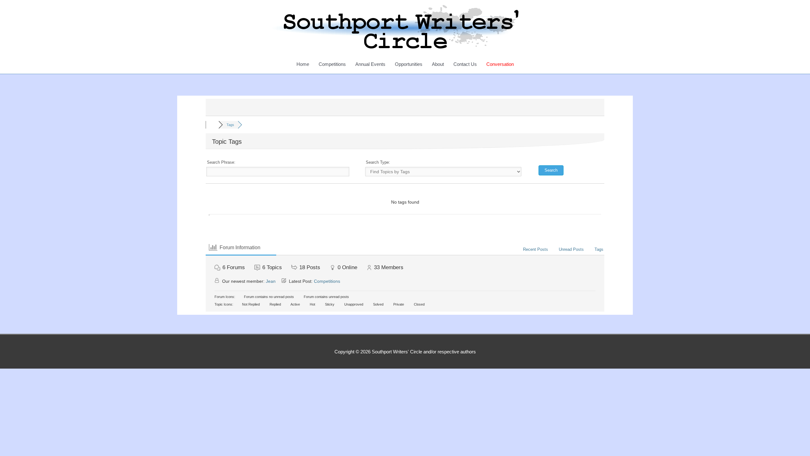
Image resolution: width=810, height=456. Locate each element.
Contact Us (465, 64)
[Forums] (212, 125)
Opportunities (408, 64)
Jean (271, 281)
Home (302, 64)
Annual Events (370, 64)
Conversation (500, 64)
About (438, 64)
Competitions (332, 64)
